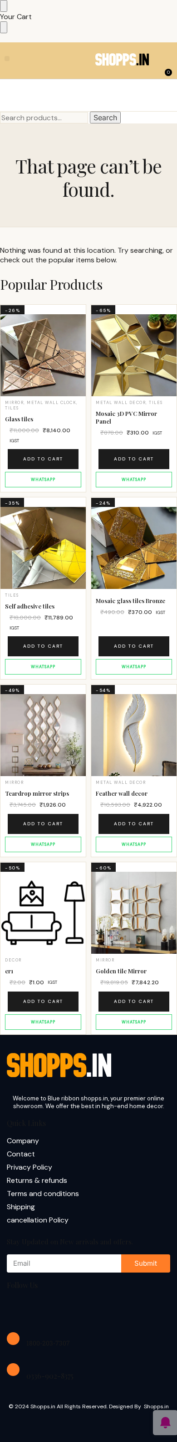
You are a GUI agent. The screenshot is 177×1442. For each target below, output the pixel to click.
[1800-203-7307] (13, 1338)
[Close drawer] (3, 27)
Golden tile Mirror (121, 971)
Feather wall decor (122, 793)
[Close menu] (3, 6)
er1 (9, 971)
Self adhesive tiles (29, 606)
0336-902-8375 (50, 1376)
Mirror (14, 402)
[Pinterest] (105, 1309)
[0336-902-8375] (13, 1369)
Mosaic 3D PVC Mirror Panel (126, 417)
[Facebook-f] (18, 1309)
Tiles (12, 408)
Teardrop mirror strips (37, 793)
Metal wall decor (121, 402)
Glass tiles (19, 419)
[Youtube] (76, 1309)
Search (105, 117)
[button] (7, 58)
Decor (13, 960)
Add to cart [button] (43, 459)
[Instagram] (47, 1309)
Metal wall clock (51, 402)
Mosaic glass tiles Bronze (130, 600)
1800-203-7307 (48, 1343)
